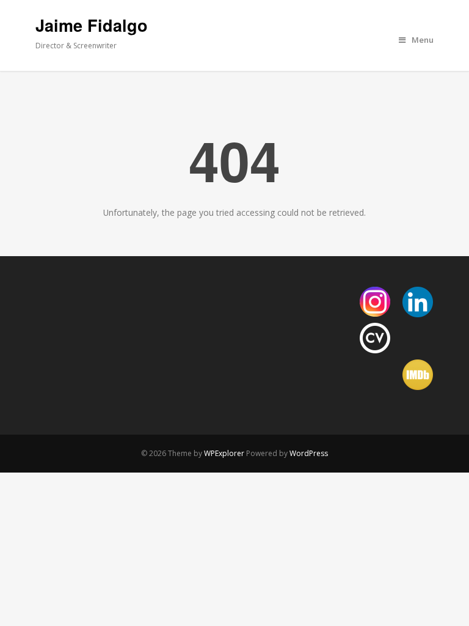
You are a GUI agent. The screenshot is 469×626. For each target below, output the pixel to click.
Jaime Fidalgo (91, 25)
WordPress (308, 453)
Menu (423, 39)
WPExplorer (224, 453)
